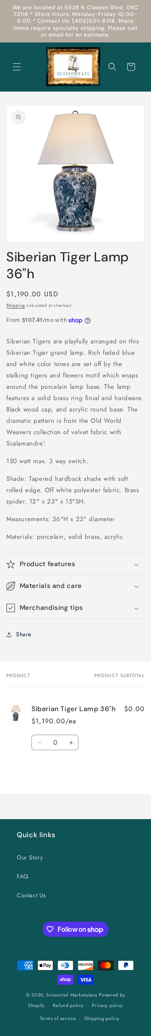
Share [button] (23, 634)
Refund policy (68, 1005)
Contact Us (31, 895)
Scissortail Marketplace (72, 994)
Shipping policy (102, 1018)
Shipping (15, 305)
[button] (17, 67)
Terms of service (58, 1018)
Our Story (30, 857)
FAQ (23, 876)
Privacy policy (107, 1005)
